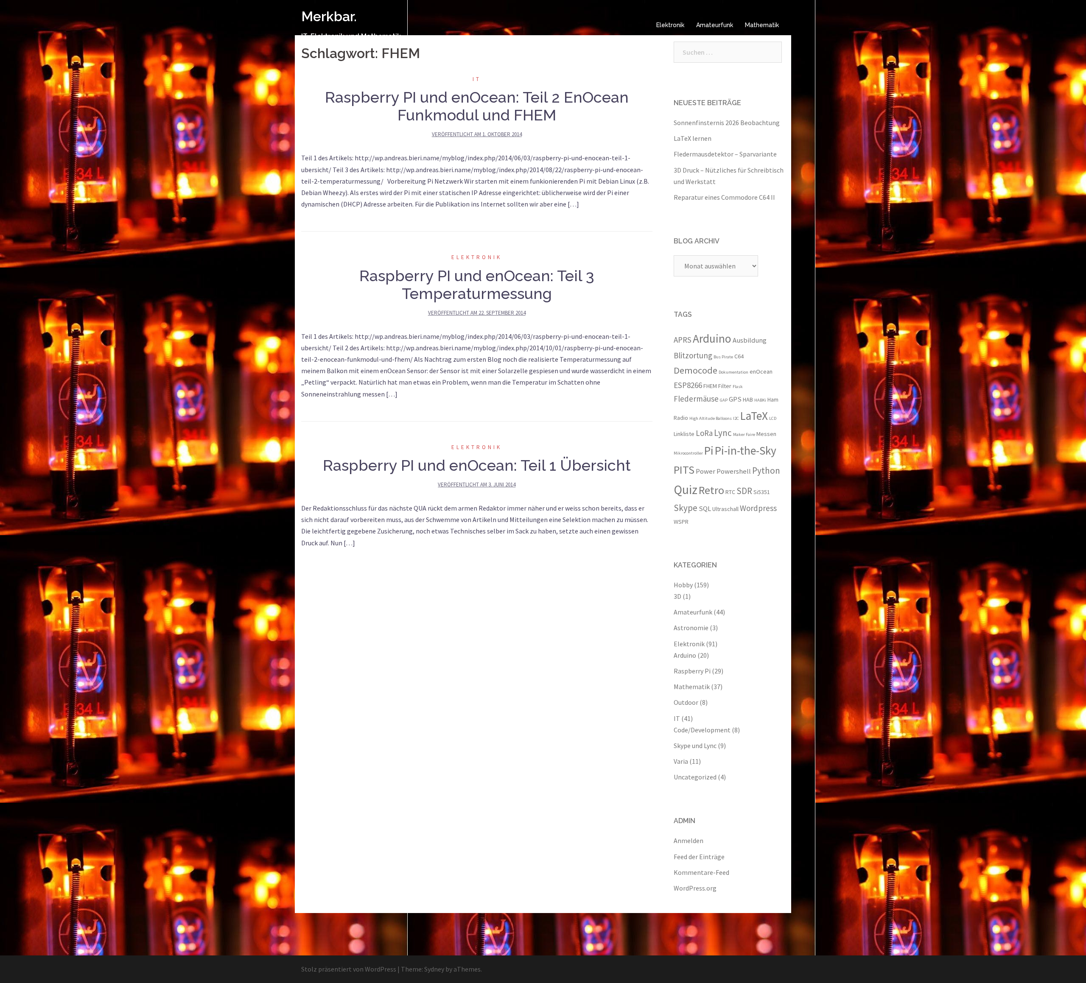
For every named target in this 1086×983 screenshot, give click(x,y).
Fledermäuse (696, 399)
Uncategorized (695, 777)
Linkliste (684, 434)
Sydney (434, 969)
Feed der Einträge (699, 856)
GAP (724, 400)
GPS (735, 399)
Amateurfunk (714, 25)
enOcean (761, 371)
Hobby (683, 585)
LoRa (704, 433)
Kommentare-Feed (701, 872)
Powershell (734, 471)
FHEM (710, 386)
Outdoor (686, 702)
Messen (766, 434)
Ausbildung (750, 340)
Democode (695, 370)
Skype (685, 508)
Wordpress (758, 508)
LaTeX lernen (692, 138)
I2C (736, 418)
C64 (739, 356)
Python (766, 470)
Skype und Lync (695, 745)
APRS (682, 340)
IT (477, 79)
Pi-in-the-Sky (745, 450)
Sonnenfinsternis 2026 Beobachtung (727, 122)
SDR (744, 491)
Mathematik (762, 25)
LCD (772, 418)
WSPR (681, 521)
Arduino (712, 338)
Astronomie (691, 627)
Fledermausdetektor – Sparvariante (725, 154)
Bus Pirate (723, 357)
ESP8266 (688, 385)
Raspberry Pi (692, 671)
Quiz (685, 489)
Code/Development (702, 730)
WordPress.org (695, 888)
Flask (738, 386)
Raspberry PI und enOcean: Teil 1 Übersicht (477, 465)
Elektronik (670, 25)
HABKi (760, 400)
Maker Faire (744, 434)
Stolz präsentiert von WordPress (348, 969)
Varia (681, 761)
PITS (684, 470)
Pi (709, 450)
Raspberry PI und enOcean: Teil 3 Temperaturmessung (476, 284)
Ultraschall (725, 509)
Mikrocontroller (688, 453)
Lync (723, 432)
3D (677, 596)
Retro (711, 490)
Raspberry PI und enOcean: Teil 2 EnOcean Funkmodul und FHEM (477, 106)
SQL (705, 508)
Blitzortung (693, 355)
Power (705, 471)
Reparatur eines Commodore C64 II (724, 197)
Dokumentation (733, 372)
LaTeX (754, 415)
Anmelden (688, 840)
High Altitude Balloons (710, 418)
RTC (730, 492)
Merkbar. (329, 16)
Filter (724, 386)
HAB (748, 399)
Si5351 (761, 492)
